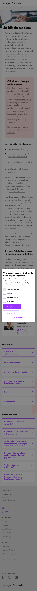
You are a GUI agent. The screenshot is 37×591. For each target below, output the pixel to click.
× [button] (33, 271)
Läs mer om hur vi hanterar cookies (22, 285)
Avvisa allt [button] (11, 313)
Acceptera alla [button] (12, 307)
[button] (18, 317)
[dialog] (18, 295)
